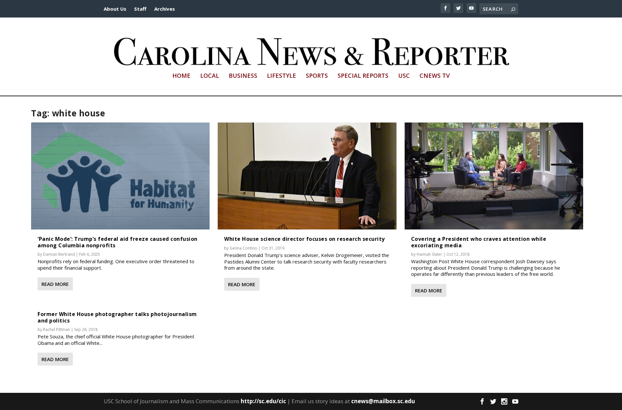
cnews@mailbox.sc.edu (383, 401)
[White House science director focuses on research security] (307, 176)
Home (181, 76)
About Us (115, 9)
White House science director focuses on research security (304, 238)
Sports (317, 76)
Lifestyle (281, 76)
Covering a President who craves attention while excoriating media (479, 242)
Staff (140, 9)
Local (209, 76)
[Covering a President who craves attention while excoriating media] (494, 176)
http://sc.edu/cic (263, 401)
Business (243, 76)
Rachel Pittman (56, 329)
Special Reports (363, 76)
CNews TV (435, 76)
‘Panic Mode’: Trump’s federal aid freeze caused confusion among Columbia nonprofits (118, 242)
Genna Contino (243, 248)
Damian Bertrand (59, 254)
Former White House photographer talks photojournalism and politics (117, 317)
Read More (55, 284)
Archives (164, 9)
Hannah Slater (429, 254)
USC (404, 76)
